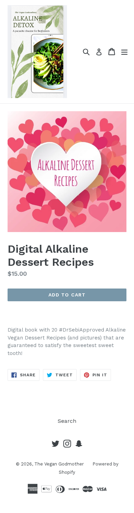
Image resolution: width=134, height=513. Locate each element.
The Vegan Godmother (59, 464)
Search (67, 421)
